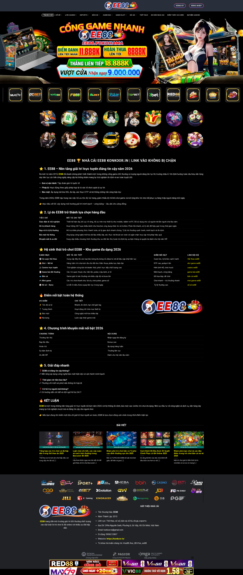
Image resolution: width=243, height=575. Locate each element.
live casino (70, 15)
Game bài (107, 15)
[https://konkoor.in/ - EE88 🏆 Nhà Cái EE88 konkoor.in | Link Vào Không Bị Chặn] (122, 5)
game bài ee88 (193, 272)
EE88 (42, 521)
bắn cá (95, 15)
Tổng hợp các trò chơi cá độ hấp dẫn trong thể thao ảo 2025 (53, 452)
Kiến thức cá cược (175, 15)
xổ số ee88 (191, 285)
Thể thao (144, 15)
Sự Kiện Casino (193, 15)
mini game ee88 (194, 281)
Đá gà (132, 15)
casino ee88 (192, 268)
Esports (83, 15)
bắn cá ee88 (192, 276)
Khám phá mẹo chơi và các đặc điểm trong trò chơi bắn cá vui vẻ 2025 (189, 453)
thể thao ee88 (193, 259)
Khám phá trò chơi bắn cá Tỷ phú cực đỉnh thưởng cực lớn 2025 (121, 452)
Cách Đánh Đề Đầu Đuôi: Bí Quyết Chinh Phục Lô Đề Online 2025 (155, 452)
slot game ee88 (193, 263)
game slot (120, 15)
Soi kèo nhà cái (157, 15)
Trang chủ (48, 15)
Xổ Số (58, 15)
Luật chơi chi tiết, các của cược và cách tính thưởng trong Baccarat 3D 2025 (87, 453)
